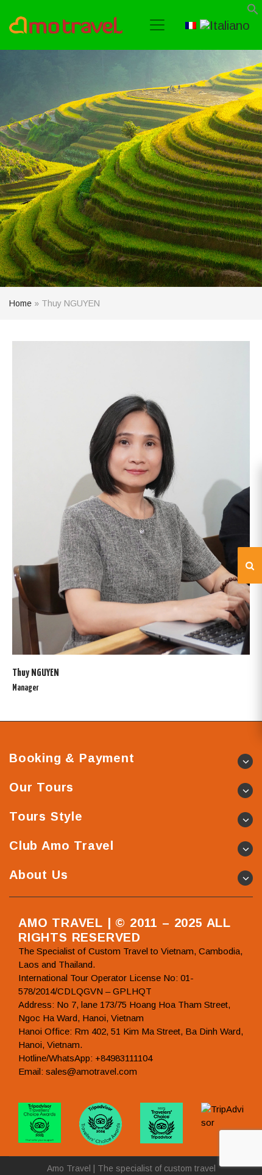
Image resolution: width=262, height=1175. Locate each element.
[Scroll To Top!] (237, 1154)
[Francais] (190, 24)
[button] (253, 12)
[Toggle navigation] (157, 25)
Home (20, 303)
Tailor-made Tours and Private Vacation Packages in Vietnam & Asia (65, 25)
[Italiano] (225, 24)
